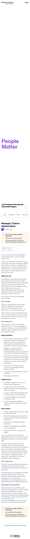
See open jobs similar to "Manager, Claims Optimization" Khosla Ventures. (15, 241)
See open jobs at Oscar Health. (13, 238)
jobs (4, 214)
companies (11, 214)
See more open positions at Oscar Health (15, 525)
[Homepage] (7, 2)
